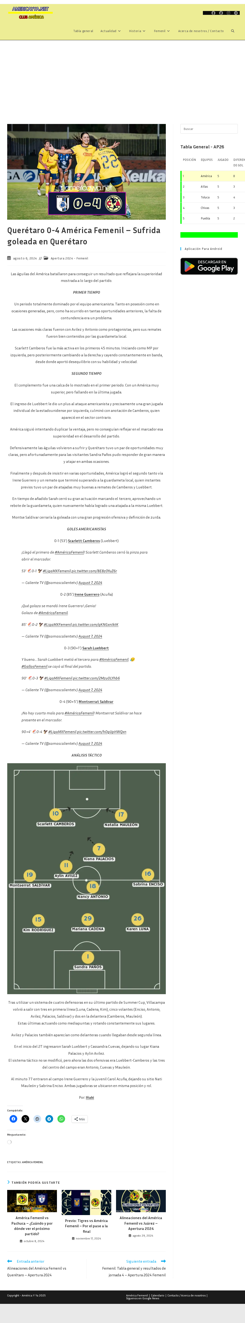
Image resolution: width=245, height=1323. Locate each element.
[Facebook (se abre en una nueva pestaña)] (213, 13)
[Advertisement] (122, 76)
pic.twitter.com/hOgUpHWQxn (101, 731)
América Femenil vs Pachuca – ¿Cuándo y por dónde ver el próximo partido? (32, 1225)
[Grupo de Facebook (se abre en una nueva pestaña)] (221, 13)
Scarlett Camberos (84, 540)
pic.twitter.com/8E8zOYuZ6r (94, 570)
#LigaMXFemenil (57, 570)
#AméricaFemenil (69, 552)
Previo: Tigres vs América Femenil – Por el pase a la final (86, 1226)
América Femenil (32, 1162)
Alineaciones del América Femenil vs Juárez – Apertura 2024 (141, 1223)
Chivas (205, 208)
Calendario (157, 1295)
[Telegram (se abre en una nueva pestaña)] (236, 13)
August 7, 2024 (90, 582)
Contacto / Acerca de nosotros (186, 1295)
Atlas (204, 186)
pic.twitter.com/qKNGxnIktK (95, 624)
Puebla (205, 218)
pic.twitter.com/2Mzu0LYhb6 (96, 678)
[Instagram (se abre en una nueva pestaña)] (228, 13)
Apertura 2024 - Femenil (69, 258)
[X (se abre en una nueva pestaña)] (206, 13)
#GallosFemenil (34, 666)
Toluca (205, 197)
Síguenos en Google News (142, 1298)
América (206, 176)
